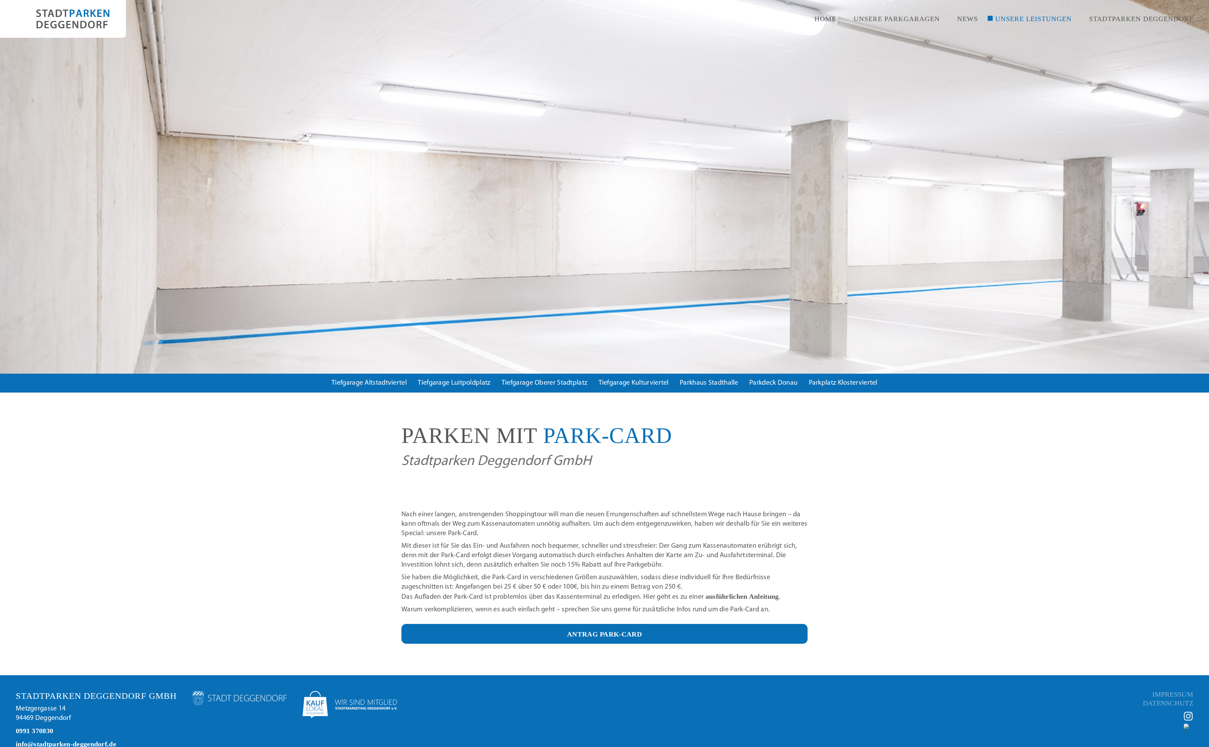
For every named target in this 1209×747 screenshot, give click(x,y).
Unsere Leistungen (1033, 19)
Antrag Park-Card (604, 634)
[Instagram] (1188, 716)
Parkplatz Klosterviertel (843, 383)
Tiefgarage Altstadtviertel (369, 383)
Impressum (1172, 694)
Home (825, 19)
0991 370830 (34, 731)
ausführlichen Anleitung (742, 596)
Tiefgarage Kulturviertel (634, 383)
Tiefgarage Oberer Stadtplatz (544, 383)
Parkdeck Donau (773, 383)
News (967, 19)
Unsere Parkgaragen (897, 19)
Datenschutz (1168, 703)
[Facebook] (1188, 728)
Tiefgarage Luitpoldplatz (454, 383)
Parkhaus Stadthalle (709, 383)
